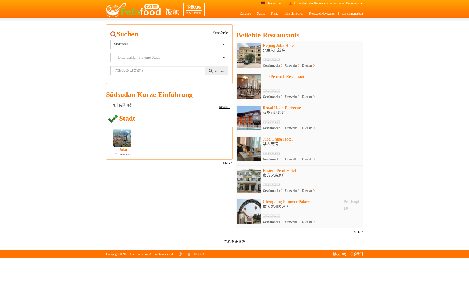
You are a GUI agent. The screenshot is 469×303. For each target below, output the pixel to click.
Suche (261, 13)
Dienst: (308, 66)
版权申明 (339, 254)
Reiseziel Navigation (322, 13)
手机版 (229, 242)
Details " (224, 107)
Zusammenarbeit (352, 13)
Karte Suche (220, 33)
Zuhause (245, 13)
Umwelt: (292, 66)
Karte (274, 13)
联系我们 (356, 254)
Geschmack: (272, 66)
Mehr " (227, 163)
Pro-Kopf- (352, 202)
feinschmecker (293, 13)
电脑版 (240, 242)
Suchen (219, 71)
